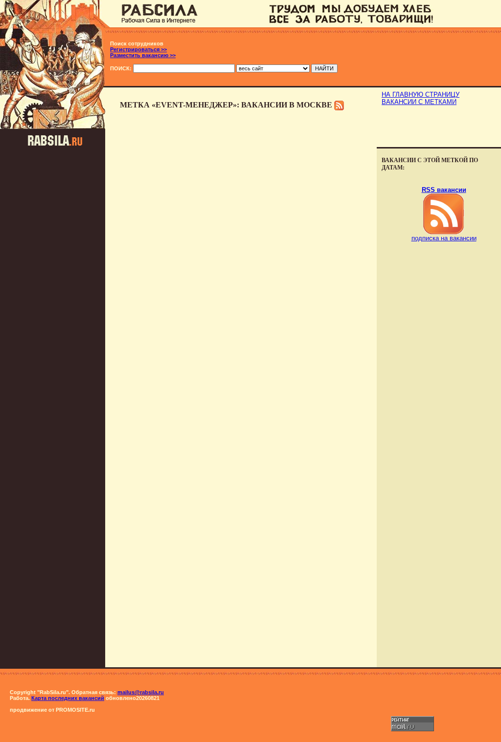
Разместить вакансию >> (143, 55)
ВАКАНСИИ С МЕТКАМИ (419, 102)
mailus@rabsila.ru (140, 692)
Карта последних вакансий (67, 698)
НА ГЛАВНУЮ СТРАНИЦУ (420, 94)
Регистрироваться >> (138, 49)
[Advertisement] (439, 127)
